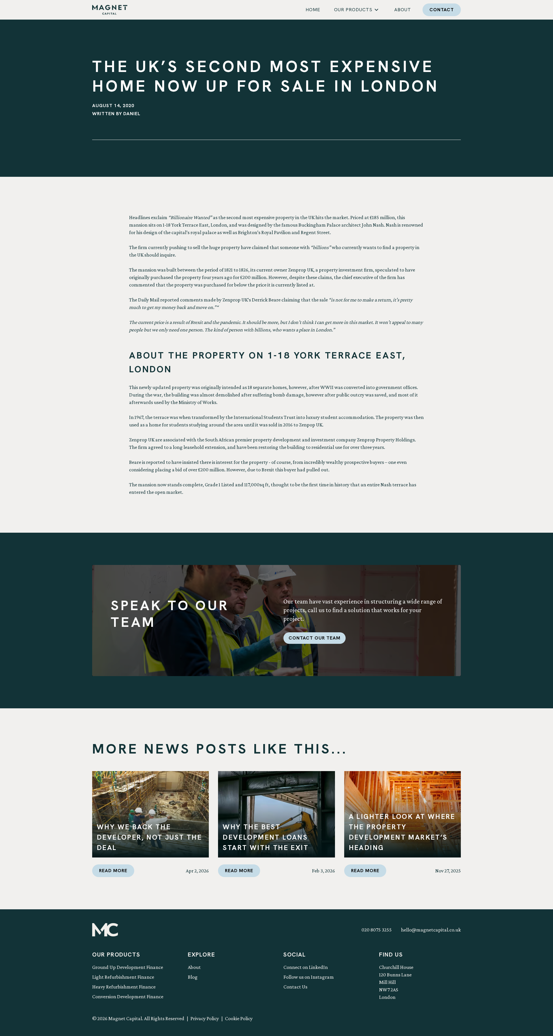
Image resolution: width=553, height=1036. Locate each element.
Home (313, 10)
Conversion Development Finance (127, 996)
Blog (193, 977)
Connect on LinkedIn (305, 967)
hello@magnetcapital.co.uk (431, 930)
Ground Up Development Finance (127, 967)
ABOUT (402, 10)
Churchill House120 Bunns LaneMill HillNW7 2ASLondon (396, 982)
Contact (441, 10)
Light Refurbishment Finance (123, 977)
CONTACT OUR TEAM (314, 638)
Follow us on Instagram (308, 977)
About (194, 967)
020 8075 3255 (376, 930)
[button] (357, 9)
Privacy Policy (204, 1018)
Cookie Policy (239, 1018)
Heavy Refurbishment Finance (124, 987)
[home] (109, 10)
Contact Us (295, 987)
